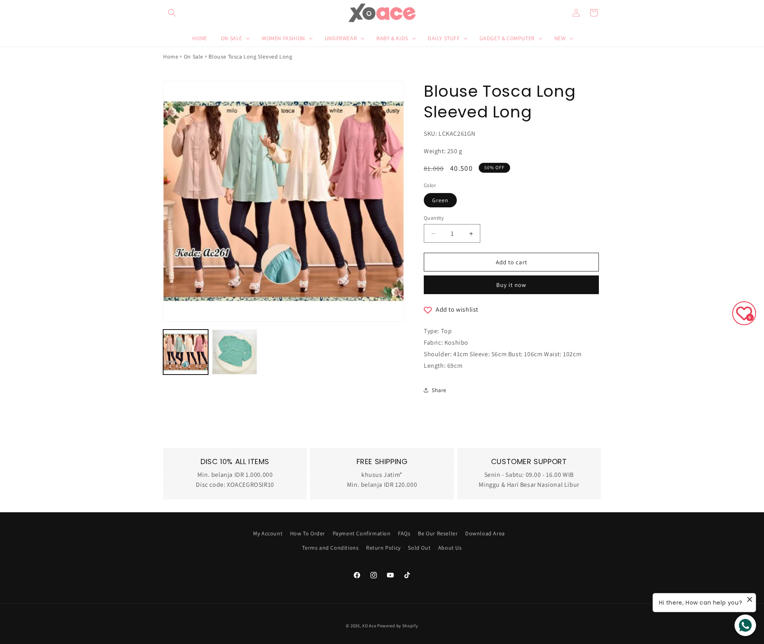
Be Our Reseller (438, 533)
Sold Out (419, 547)
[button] (172, 12)
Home (170, 56)
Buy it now (511, 285)
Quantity (434, 218)
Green (440, 200)
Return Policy (383, 547)
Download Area (485, 533)
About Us (450, 547)
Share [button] (439, 390)
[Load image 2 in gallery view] (234, 352)
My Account (268, 533)
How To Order (307, 533)
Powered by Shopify (397, 625)
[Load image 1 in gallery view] (185, 352)
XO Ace (369, 625)
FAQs (404, 533)
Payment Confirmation (362, 533)
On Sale (193, 56)
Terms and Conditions (330, 547)
